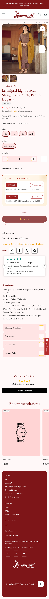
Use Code (37, 185)
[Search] (39, 14)
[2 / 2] (13, 78)
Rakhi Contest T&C (12, 514)
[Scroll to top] (41, 584)
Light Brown (9, 145)
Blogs (7, 507)
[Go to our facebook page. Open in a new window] (8, 553)
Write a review (24, 390)
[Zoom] (42, 28)
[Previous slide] (3, 4)
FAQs (7, 511)
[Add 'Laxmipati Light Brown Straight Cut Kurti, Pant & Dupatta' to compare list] (44, 159)
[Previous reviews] (4, 266)
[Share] (12, 251)
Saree (7, 525)
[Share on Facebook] (19, 251)
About (7, 479)
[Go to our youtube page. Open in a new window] (24, 553)
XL (23, 133)
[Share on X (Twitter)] (27, 251)
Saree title (7, 459)
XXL (31, 133)
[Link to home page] (24, 564)
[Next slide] (45, 4)
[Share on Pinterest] (35, 251)
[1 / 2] (5, 78)
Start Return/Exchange (34, 244)
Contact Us (9, 483)
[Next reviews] (44, 266)
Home (4, 23)
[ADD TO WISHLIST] (5, 225)
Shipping (14, 111)
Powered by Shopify (27, 584)
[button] (24, 266)
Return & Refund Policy (12, 244)
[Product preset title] (21, 432)
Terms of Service (11, 490)
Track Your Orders (12, 497)
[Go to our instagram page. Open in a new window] (16, 553)
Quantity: (6, 152)
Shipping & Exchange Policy (15, 486)
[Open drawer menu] (3, 14)
